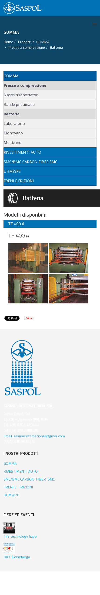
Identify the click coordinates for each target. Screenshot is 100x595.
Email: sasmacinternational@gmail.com (34, 436)
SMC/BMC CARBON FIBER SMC (30, 161)
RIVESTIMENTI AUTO (22, 152)
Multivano (12, 142)
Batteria (12, 114)
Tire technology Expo (20, 536)
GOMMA (43, 42)
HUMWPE (11, 495)
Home (8, 42)
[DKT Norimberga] (9, 548)
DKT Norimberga (16, 557)
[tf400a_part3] (68, 288)
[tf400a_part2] (28, 288)
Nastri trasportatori (21, 95)
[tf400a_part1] (68, 258)
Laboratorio (14, 123)
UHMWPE (12, 171)
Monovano (13, 133)
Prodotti (24, 42)
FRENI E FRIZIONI (19, 180)
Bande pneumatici (19, 104)
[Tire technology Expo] (9, 527)
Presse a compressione (25, 85)
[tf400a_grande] (28, 258)
